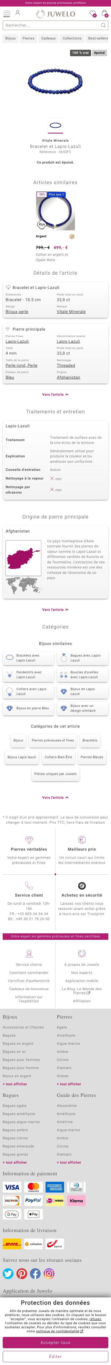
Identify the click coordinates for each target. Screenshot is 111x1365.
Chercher (103, 25)
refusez (95, 1319)
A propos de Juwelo (81, 964)
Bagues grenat (15, 1154)
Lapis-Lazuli (17, 342)
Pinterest (21, 1273)
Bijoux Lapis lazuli (22, 757)
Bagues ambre (15, 1130)
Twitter (8, 1273)
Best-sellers (98, 38)
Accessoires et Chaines (23, 1027)
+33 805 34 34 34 (33, 914)
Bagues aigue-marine (21, 1122)
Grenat (63, 1076)
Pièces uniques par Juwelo (55, 774)
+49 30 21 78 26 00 (33, 919)
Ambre (62, 1051)
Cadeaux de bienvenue (29, 989)
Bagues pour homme (21, 1068)
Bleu (10, 378)
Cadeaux (48, 38)
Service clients (29, 964)
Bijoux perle (17, 312)
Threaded (66, 366)
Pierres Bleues (92, 757)
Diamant (64, 1068)
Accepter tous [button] (55, 1343)
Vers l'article (53, 394)
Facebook (35, 1273)
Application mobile (82, 981)
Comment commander (28, 973)
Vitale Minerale (71, 312)
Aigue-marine (68, 1043)
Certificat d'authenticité (29, 981)
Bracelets (90, 740)
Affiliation (82, 1001)
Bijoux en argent (17, 1076)
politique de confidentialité (57, 1331)
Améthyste (66, 1114)
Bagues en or (14, 1051)
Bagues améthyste (19, 1114)
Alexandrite (67, 1105)
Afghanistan (68, 378)
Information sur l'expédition (29, 999)
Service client (29, 895)
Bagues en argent (18, 1043)
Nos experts (81, 973)
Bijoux (10, 38)
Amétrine (65, 1122)
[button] (6, 13)
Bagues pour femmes (21, 1060)
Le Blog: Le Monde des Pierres (82, 991)
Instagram (49, 1273)
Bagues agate (15, 1105)
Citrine (62, 1060)
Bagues (9, 1035)
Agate (62, 1027)
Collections (72, 38)
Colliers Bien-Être (58, 757)
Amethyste (66, 1035)
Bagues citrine (15, 1138)
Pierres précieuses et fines (53, 740)
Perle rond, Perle (21, 366)
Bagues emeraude (18, 1146)
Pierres (28, 38)
